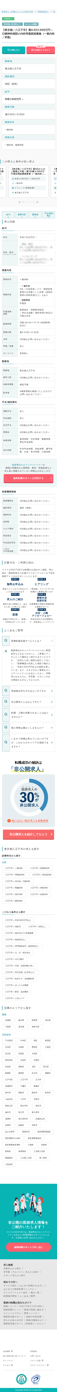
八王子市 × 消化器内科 (42, 875)
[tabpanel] (28, 181)
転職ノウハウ (10, 1306)
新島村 (8, 1151)
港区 (35, 1040)
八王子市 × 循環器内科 (40, 868)
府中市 (8, 1093)
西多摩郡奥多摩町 (12, 1145)
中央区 (23, 1040)
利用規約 (33, 1351)
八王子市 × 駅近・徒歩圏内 (16, 992)
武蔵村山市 (40, 1119)
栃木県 (21, 1020)
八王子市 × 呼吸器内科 (15, 875)
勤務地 (35, 214)
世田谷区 (9, 1060)
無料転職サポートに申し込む (28, 1247)
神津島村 (22, 1151)
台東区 (21, 1047)
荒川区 (46, 1067)
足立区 (34, 1073)
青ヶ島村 (43, 1158)
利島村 (44, 1145)
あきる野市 (10, 1132)
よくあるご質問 (27, 1296)
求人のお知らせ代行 (13, 1320)
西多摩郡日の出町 (12, 1138)
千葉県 (8, 1027)
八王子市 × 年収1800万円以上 (18, 920)
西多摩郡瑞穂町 (44, 1132)
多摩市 (8, 1125)
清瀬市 (8, 1119)
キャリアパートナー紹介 (16, 1293)
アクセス (6, 1365)
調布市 (34, 1093)
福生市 (8, 1112)
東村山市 (9, 1106)
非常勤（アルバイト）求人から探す (21, 1272)
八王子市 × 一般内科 (14, 868)
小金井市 (9, 1099)
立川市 (38, 1079)
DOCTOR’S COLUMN (31, 1306)
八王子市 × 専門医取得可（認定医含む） (22, 946)
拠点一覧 (35, 1293)
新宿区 (48, 1040)
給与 (8, 214)
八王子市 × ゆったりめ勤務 (16, 985)
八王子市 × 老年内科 (14, 894)
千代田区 (9, 1040)
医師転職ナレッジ (12, 1310)
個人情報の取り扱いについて (14, 1356)
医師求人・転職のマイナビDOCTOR (17, 11)
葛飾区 (48, 1073)
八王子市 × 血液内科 (39, 894)
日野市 (36, 1099)
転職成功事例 (10, 1296)
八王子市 (24, 1079)
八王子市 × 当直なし (37, 926)
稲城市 (21, 1125)
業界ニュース (30, 1313)
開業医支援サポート (13, 1317)
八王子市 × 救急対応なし (15, 940)
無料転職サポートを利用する (28, 478)
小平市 (23, 1099)
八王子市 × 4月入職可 (14, 959)
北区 (34, 1067)
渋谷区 (23, 1060)
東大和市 (35, 1112)
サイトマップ (8, 1360)
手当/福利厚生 (48, 214)
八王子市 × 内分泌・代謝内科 (17, 881)
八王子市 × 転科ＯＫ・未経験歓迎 (19, 979)
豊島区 (21, 1067)
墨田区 (34, 1047)
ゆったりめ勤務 (31, 24)
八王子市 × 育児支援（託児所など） (20, 972)
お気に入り (15, 50)
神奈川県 (35, 1027)
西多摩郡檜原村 (34, 1138)
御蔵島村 (9, 1158)
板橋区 (8, 1073)
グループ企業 (35, 1360)
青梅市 (36, 1086)
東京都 (21, 1027)
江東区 (48, 1047)
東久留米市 (23, 1119)
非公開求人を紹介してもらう (29, 834)
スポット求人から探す (14, 1275)
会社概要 (6, 1351)
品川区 (8, 1053)
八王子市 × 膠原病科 (14, 901)
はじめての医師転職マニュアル (19, 1289)
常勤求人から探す (12, 1268)
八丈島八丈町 (26, 1158)
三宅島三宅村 (39, 1151)
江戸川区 (9, 1079)
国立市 (38, 1106)
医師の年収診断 (34, 1317)
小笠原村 (9, 1164)
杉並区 (8, 1067)
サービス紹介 (10, 1286)
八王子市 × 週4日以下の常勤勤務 (19, 933)
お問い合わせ (35, 1356)
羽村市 (34, 1125)
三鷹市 (23, 1086)
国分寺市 (24, 1106)
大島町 (31, 1145)
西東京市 (26, 1132)
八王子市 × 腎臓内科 (14, 888)
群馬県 (34, 1020)
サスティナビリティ (38, 1365)
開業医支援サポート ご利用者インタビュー (25, 1324)
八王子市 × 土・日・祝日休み (17, 953)
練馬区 (21, 1073)
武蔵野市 (9, 1086)
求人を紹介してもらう (40, 50)
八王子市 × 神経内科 (39, 888)
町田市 (48, 1093)
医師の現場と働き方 (34, 1310)
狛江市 (21, 1112)
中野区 (36, 1060)
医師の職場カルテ (35, 1320)
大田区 (34, 1053)
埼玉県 (48, 1020)
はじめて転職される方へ (32, 1286)
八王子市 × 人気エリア (15, 998)
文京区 (8, 1047)
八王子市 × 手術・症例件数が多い (19, 966)
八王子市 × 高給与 (13, 926)
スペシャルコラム (12, 1313)
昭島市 (21, 1093)
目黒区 (21, 1053)
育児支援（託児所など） (12, 24)
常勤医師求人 (43, 11)
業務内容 (22, 214)
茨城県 (8, 1020)
